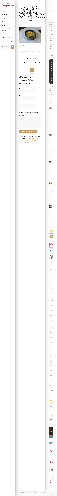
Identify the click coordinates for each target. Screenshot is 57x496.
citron (51, 302)
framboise (51, 317)
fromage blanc (51, 321)
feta (50, 312)
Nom (20, 88)
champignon (51, 291)
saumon (51, 378)
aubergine (51, 272)
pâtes (51, 373)
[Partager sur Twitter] (24, 63)
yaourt (51, 387)
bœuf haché (51, 280)
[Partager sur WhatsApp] (28, 63)
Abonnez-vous (51, 71)
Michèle (32, 53)
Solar (51, 380)
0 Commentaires (36, 51)
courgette (51, 307)
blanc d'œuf (51, 275)
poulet (51, 370)
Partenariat (51, 349)
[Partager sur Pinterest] (32, 63)
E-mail (21, 95)
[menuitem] (8, 11)
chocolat (51, 293)
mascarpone (51, 332)
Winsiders (45, 492)
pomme (51, 359)
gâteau (51, 324)
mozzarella (51, 334)
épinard (51, 390)
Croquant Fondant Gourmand (30, 492)
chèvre (51, 300)
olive (51, 342)
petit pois (51, 353)
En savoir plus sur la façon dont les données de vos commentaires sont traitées (28, 140)
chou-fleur (51, 296)
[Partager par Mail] (39, 63)
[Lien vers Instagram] (11, 42)
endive (51, 310)
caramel (51, 286)
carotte (51, 288)
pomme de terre (51, 363)
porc (51, 368)
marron (51, 329)
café (51, 283)
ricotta (51, 375)
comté (51, 305)
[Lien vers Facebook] (4, 42)
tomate (51, 383)
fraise (51, 315)
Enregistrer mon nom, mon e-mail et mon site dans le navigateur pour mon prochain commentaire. (29, 114)
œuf (50, 392)
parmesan (51, 347)
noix (51, 339)
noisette (51, 337)
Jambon (51, 327)
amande (51, 269)
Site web (21, 103)
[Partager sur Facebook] (21, 63)
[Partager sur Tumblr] (35, 63)
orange (51, 344)
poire (51, 356)
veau (51, 385)
